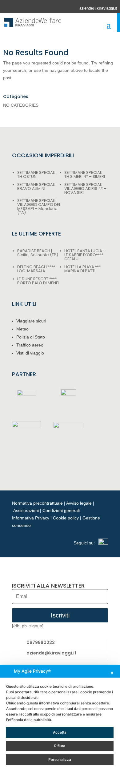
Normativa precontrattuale (37, 503)
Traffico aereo (29, 344)
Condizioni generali (61, 510)
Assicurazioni (26, 510)
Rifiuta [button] (59, 746)
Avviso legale (79, 503)
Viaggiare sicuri (31, 320)
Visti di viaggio (30, 353)
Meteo (22, 328)
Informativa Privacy (30, 517)
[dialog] (60, 718)
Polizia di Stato (30, 336)
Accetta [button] (59, 732)
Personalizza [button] (59, 759)
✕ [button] (112, 672)
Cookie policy (66, 517)
